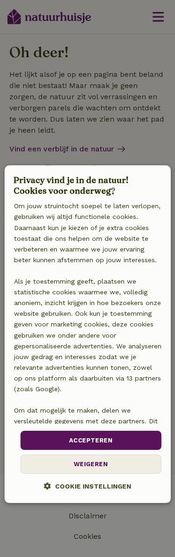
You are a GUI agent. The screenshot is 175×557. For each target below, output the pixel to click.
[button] (87, 486)
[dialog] (87, 334)
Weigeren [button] (91, 464)
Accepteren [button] (90, 440)
